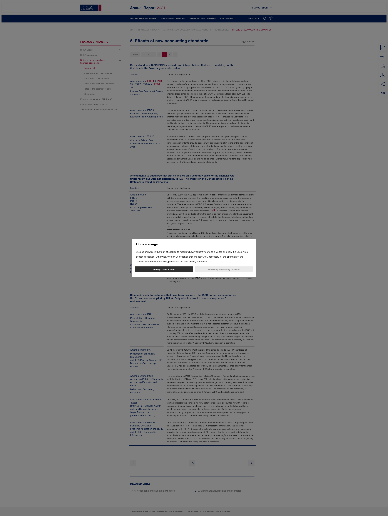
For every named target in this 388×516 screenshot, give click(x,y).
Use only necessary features (224, 269)
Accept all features (164, 269)
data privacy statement (195, 261)
